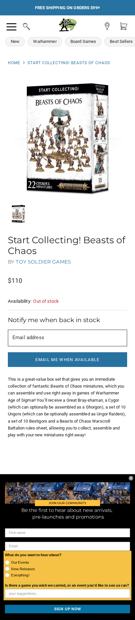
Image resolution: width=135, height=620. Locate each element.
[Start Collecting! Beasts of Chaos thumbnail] (18, 213)
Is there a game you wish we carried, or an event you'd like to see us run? (67, 586)
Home (14, 63)
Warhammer (44, 41)
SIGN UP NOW (67, 609)
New (15, 41)
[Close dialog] (131, 478)
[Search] (20, 25)
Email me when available (67, 359)
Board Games (83, 41)
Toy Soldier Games (43, 262)
